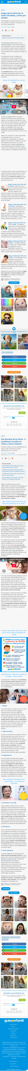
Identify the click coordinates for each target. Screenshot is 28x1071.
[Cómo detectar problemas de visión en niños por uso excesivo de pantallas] (7, 920)
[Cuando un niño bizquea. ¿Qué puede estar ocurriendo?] (7, 934)
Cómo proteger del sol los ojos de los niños (7, 322)
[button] (3, 2)
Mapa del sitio (14, 1037)
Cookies (13, 1026)
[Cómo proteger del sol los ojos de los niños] (7, 324)
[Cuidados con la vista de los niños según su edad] (7, 907)
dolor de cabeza (16, 576)
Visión (20, 274)
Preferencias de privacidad (13, 416)
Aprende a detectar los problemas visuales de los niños (20, 904)
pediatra (7, 685)
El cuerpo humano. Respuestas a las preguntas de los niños (14, 332)
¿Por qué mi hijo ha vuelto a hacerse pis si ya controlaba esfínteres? (7, 398)
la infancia (15, 598)
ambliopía (4, 809)
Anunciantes (13, 1035)
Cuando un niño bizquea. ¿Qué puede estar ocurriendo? (6, 931)
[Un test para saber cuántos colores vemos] (7, 310)
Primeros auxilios (9, 352)
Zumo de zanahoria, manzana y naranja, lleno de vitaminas (20, 293)
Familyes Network (13, 1061)
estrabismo (5, 833)
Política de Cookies (8, 417)
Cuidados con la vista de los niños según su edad (6, 905)
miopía (10, 524)
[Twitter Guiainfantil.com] (17, 425)
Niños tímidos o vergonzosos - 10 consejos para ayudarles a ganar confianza (19, 398)
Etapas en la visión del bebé (20, 308)
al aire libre (22, 752)
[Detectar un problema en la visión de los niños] (21, 920)
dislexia (3, 728)
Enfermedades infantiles (15, 937)
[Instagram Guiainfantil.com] (14, 425)
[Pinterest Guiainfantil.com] (11, 425)
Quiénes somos (13, 1024)
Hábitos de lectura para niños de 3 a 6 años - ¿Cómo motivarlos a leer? (6, 385)
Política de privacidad (13, 1028)
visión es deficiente (17, 144)
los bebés (8, 116)
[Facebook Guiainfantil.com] (8, 425)
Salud (3, 10)
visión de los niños (8, 43)
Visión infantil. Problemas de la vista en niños (20, 932)
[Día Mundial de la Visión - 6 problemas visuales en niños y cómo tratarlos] (7, 297)
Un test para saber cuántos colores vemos (7, 308)
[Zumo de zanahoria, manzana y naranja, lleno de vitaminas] (21, 297)
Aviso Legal (12, 1031)
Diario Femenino (14, 1066)
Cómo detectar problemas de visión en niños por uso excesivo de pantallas (7, 917)
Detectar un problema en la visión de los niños (20, 918)
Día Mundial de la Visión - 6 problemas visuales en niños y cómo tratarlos (7, 293)
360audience (18, 1069)
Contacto (13, 1033)
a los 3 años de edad (15, 550)
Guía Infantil (13, 1063)
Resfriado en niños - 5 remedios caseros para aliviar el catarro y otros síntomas (20, 385)
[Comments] (12, 30)
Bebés (3, 352)
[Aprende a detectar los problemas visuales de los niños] (21, 907)
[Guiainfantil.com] (14, 2)
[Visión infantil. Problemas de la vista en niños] (21, 934)
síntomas (11, 772)
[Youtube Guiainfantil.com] (20, 425)
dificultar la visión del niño (8, 859)
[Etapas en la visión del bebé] (21, 310)
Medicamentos (5, 939)
